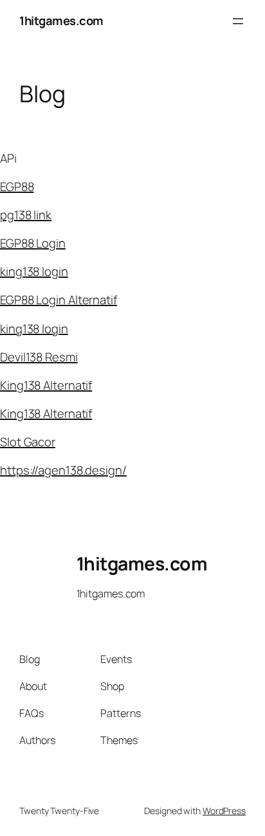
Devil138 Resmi (39, 357)
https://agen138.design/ (63, 470)
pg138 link (25, 214)
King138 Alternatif (46, 385)
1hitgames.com (61, 20)
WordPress (224, 810)
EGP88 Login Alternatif (58, 299)
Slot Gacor (27, 441)
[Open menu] (238, 21)
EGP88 (17, 186)
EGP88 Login (33, 243)
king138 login (34, 271)
